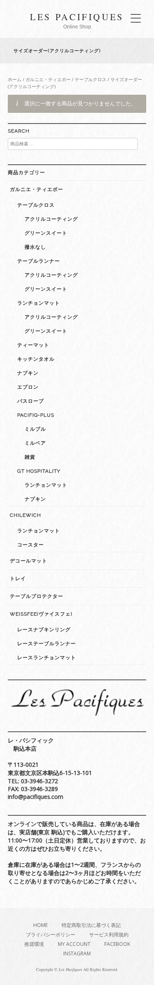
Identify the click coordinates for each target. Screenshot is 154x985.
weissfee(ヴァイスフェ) (41, 614)
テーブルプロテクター (36, 596)
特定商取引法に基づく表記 (91, 925)
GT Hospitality (38, 471)
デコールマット (28, 561)
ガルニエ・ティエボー (48, 79)
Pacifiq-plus (35, 415)
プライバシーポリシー (50, 934)
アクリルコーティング (51, 219)
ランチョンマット (38, 303)
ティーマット (33, 345)
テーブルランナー (38, 261)
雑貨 (30, 457)
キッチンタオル (36, 359)
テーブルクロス (90, 79)
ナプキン (28, 373)
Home (40, 925)
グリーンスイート (46, 233)
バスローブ (30, 401)
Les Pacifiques (77, 17)
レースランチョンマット (46, 658)
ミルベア (35, 443)
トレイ (18, 578)
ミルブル (35, 429)
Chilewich (25, 515)
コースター (30, 545)
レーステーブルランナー (46, 644)
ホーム (14, 79)
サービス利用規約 (109, 934)
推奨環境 (34, 944)
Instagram (77, 953)
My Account (74, 944)
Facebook (117, 944)
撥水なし (35, 247)
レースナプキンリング (44, 630)
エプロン (28, 387)
